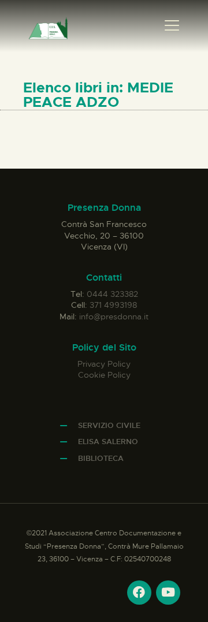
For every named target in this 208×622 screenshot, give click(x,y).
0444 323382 (112, 294)
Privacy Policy (104, 364)
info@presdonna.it (113, 316)
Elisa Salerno (108, 441)
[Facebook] (139, 592)
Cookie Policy (104, 375)
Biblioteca (101, 458)
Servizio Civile (109, 425)
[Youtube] (168, 592)
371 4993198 (113, 305)
